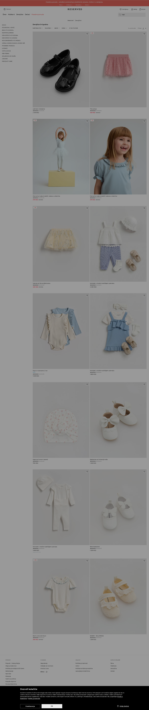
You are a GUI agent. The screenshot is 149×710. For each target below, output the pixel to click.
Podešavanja (30, 706)
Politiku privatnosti (34, 698)
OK (52, 706)
